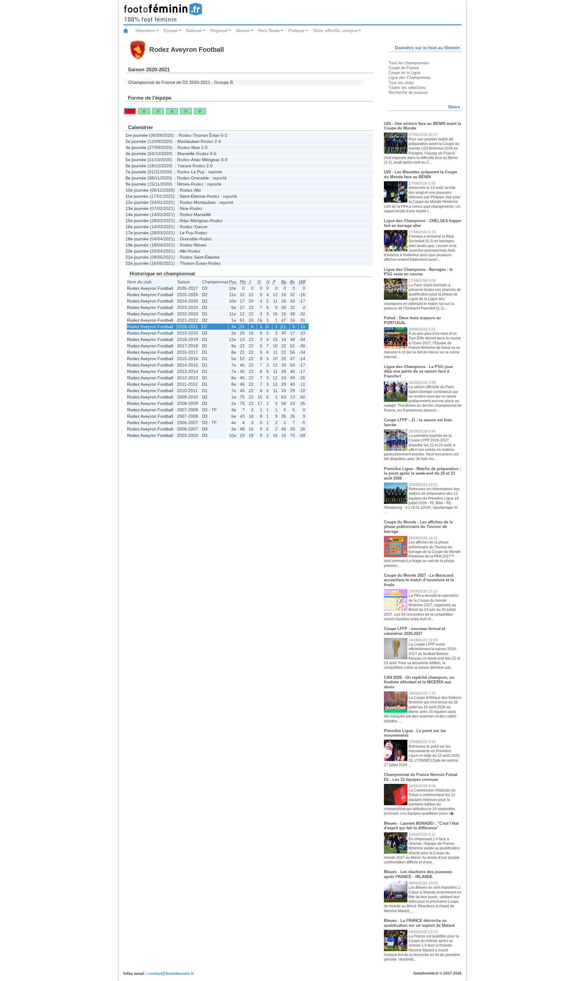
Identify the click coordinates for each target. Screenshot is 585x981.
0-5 (213, 153)
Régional (218, 30)
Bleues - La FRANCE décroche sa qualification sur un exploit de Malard (419, 923)
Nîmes (183, 184)
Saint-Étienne (192, 196)
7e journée (136, 171)
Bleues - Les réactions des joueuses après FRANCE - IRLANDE (418, 874)
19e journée (137, 245)
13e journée (137, 208)
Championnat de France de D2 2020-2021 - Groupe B (180, 82)
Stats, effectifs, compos (335, 30)
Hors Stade (269, 30)
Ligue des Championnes (409, 77)
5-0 (224, 159)
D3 (204, 288)
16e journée (137, 226)
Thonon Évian (206, 135)
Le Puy (197, 171)
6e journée (136, 165)
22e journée (137, 263)
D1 (204, 313)
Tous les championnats (408, 63)
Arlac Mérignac (205, 159)
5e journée (136, 159)
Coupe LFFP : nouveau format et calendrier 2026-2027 (414, 631)
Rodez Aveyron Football (150, 288)
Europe (171, 30)
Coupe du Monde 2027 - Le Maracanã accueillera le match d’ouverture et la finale (419, 580)
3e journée (136, 147)
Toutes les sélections (407, 87)
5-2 (224, 135)
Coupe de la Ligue (404, 72)
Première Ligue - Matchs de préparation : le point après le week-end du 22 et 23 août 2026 (422, 473)
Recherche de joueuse (408, 92)
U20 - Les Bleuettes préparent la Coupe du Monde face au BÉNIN (420, 174)
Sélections (145, 30)
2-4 (217, 141)
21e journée (137, 257)
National (194, 30)
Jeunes (243, 30)
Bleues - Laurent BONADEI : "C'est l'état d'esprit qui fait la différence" (421, 825)
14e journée (137, 214)
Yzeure (184, 165)
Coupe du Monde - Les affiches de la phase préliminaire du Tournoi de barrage (418, 527)
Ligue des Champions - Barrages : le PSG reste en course (418, 272)
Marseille (186, 153)
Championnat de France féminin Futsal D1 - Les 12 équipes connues (420, 777)
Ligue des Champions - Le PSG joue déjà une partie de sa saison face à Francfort (418, 371)
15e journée (137, 220)
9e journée (136, 184)
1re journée (137, 135)
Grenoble (200, 177)
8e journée (136, 177)
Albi (197, 190)
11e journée (137, 196)
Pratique (296, 30)
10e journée (137, 190)
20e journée (137, 251)
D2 (204, 294)
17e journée (137, 232)
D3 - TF (209, 409)
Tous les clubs (401, 82)
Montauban (188, 141)
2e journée (136, 141)
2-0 (204, 147)
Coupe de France (403, 68)
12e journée (137, 202)
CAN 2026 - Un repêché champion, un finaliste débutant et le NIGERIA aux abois (419, 682)
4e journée (136, 153)
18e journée (137, 238)
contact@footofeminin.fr (171, 973)
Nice (195, 147)
